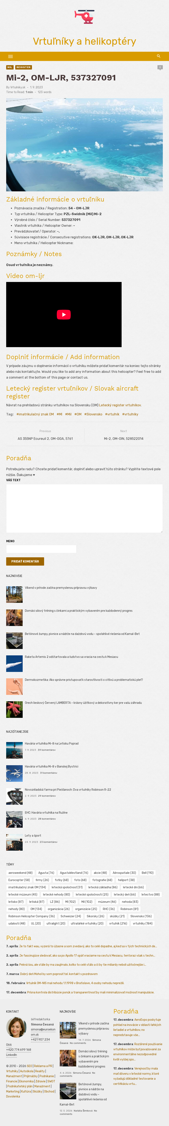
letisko (15, 902)
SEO (29, 1066)
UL (36, 923)
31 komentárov (48, 772)
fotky (62, 880)
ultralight (56, 923)
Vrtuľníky (12, 1071)
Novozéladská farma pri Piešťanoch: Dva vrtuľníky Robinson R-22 (68, 789)
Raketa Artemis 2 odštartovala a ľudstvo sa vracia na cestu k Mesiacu (71, 657)
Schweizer (71, 916)
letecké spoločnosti (92, 894)
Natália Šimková (83, 1110)
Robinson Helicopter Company (31, 916)
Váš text (13, 480)
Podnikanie (47, 1076)
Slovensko (94, 414)
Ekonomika (26, 1081)
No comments (78, 1043)
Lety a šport (33, 835)
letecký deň (125, 894)
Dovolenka (13, 1096)
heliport (126, 880)
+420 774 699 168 (18, 1050)
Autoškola (26, 1071)
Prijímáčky (31, 1076)
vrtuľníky (131, 414)
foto (80, 880)
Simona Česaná (82, 1072)
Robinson (129, 909)
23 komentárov (49, 842)
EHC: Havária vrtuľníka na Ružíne (46, 812)
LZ (55, 902)
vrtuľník (113, 414)
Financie (11, 1081)
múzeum (107, 902)
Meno (10, 541)
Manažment (14, 1076)
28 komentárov (47, 818)
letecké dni (133, 887)
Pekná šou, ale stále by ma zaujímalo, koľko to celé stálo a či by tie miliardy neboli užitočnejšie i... (82, 965)
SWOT (51, 1081)
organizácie (86, 909)
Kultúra (26, 1091)
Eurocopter (19, 880)
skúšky (117, 916)
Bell (148, 873)
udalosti (16, 923)
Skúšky (37, 1091)
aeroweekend (20, 873)
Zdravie (40, 1081)
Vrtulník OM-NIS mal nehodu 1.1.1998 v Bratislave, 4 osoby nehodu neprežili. (75, 983)
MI (60, 414)
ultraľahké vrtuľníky (87, 923)
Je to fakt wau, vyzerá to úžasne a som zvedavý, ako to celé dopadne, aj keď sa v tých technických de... (88, 946)
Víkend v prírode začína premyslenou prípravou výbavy (61, 588)
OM (79, 414)
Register (23, 67)
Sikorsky (95, 916)
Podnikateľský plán (20, 1086)
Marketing (12, 1091)
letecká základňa (102, 887)
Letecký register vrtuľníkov (120, 405)
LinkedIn (11, 1055)
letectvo (151, 894)
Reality (40, 1071)
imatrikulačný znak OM (36, 414)
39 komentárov (47, 749)
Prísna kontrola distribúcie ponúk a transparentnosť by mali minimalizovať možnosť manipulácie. (90, 992)
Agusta (46, 873)
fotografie (102, 880)
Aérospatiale (124, 873)
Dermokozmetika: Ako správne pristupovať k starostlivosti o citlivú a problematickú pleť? (84, 680)
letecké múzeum (22, 894)
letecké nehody (56, 894)
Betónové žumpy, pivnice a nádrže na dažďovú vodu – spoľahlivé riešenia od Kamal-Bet (82, 634)
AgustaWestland (74, 873)
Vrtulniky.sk (17, 87)
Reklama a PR (43, 1066)
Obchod (49, 1091)
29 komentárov (47, 795)
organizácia (59, 909)
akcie (100, 873)
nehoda (130, 902)
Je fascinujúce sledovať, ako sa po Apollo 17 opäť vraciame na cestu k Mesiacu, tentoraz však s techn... (87, 955)
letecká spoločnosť (67, 887)
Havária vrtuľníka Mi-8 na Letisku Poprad (52, 743)
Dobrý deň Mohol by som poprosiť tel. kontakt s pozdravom (59, 974)
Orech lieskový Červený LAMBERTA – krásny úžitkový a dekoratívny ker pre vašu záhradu (83, 703)
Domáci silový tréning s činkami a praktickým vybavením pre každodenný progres (79, 611)
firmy (42, 880)
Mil (9, 67)
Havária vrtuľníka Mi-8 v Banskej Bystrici (51, 766)
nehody (16, 909)
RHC (109, 909)
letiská (36, 902)
